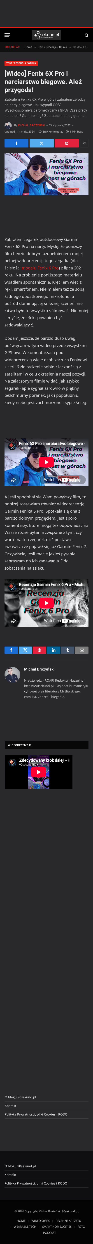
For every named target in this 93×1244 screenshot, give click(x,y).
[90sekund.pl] (46, 35)
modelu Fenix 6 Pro (40, 268)
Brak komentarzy (53, 131)
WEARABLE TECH (25, 1227)
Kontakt (10, 1106)
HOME (21, 1221)
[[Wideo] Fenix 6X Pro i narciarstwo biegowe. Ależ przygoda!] (46, 174)
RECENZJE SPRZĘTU (68, 1221)
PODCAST (49, 1233)
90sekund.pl (70, 1211)
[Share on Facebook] (16, 143)
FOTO (81, 1227)
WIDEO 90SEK (40, 1221)
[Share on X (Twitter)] (41, 143)
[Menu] (7, 35)
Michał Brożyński (31, 125)
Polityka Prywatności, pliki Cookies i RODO (36, 1114)
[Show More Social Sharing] (84, 143)
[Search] (86, 35)
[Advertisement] (38, 868)
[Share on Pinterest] (67, 143)
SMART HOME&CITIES (57, 1227)
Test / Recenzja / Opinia (21, 63)
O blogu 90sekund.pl (20, 1097)
